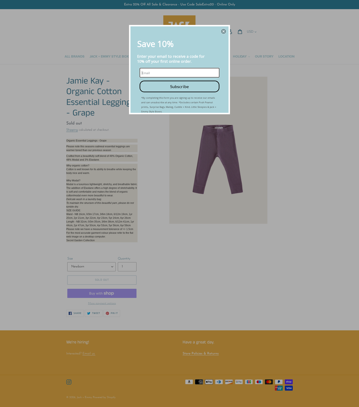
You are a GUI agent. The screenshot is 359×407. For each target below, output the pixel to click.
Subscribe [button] (179, 86)
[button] (223, 31)
